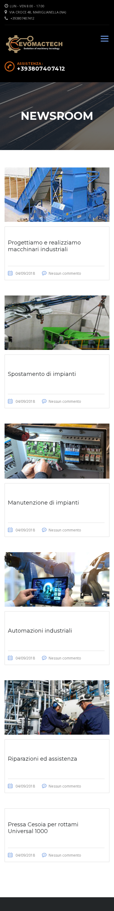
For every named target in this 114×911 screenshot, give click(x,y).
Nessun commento (65, 273)
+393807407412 (22, 18)
